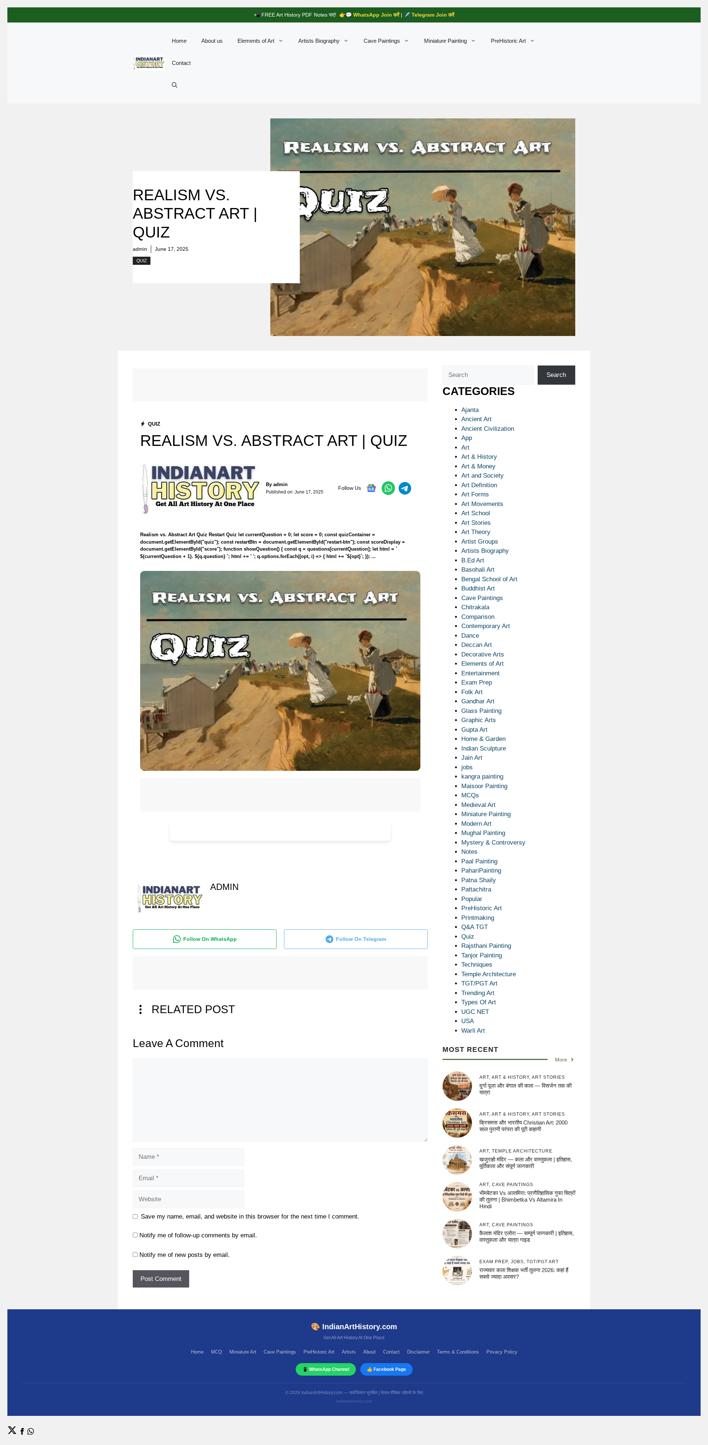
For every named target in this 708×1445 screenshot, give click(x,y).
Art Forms (475, 494)
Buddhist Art (478, 588)
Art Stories (476, 522)
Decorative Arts (482, 654)
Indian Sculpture (483, 748)
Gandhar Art (477, 701)
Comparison (477, 616)
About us (212, 41)
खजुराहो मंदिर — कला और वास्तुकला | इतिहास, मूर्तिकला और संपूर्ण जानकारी (525, 1162)
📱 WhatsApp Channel (325, 1369)
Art (465, 447)
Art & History (479, 456)
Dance (470, 635)
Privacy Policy (501, 1352)
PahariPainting (481, 870)
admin (140, 249)
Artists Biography (319, 41)
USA (467, 1021)
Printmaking (477, 917)
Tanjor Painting (481, 955)
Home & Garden (483, 738)
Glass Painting (481, 710)
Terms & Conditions (458, 1352)
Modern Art (476, 823)
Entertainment (480, 673)
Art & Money (478, 466)
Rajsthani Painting (486, 945)
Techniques (476, 964)
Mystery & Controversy (493, 842)
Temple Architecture (488, 974)
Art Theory (475, 532)
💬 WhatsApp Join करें (372, 15)
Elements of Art (255, 41)
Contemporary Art (485, 626)
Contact (181, 63)
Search (556, 374)
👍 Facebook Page (386, 1369)
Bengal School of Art (489, 579)
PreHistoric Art (508, 41)
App (466, 437)
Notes (469, 851)
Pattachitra (476, 889)
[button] (174, 85)
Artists (349, 1352)
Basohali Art (477, 569)
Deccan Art (476, 644)
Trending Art (477, 993)
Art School (475, 513)
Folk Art (472, 692)
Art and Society (482, 475)
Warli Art (473, 1030)
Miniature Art (242, 1352)
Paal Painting (479, 861)
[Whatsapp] (30, 1432)
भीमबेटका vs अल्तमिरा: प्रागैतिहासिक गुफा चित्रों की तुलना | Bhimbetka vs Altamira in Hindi (527, 1199)
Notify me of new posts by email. (184, 1254)
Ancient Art (476, 419)
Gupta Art (474, 729)
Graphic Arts (478, 720)
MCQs (470, 795)
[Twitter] (12, 1432)
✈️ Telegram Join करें (429, 15)
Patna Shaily (478, 880)
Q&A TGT (474, 927)
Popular (471, 898)
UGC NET (475, 1011)
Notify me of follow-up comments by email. (198, 1235)
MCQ (216, 1352)
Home (179, 41)
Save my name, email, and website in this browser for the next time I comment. (250, 1216)
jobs (467, 767)
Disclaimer (418, 1352)
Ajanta (470, 409)
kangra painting (482, 776)
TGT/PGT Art (479, 983)
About (369, 1352)
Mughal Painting (483, 832)
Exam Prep (476, 682)
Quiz (141, 260)
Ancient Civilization (487, 428)
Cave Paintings (382, 41)
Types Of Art (478, 1002)
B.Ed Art (472, 560)
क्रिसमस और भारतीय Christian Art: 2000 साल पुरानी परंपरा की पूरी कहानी (523, 1125)
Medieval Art (478, 804)
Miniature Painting (445, 41)
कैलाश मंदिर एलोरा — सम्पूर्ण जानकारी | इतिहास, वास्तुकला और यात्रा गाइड (526, 1236)
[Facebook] (22, 1432)
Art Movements (482, 503)
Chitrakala (475, 607)
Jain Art (471, 757)
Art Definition (479, 485)
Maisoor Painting (484, 786)
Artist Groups (479, 541)
